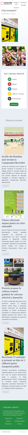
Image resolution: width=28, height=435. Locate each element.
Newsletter (8, 424)
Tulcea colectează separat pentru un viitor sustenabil (13, 223)
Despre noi (16, 3)
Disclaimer (19, 418)
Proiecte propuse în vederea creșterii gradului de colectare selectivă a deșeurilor (12, 293)
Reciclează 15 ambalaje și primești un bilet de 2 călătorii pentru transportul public (13, 362)
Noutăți (23, 5)
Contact (16, 8)
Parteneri (23, 2)
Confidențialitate (20, 421)
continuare (14, 104)
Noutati (8, 421)
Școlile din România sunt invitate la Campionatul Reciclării (13, 159)
